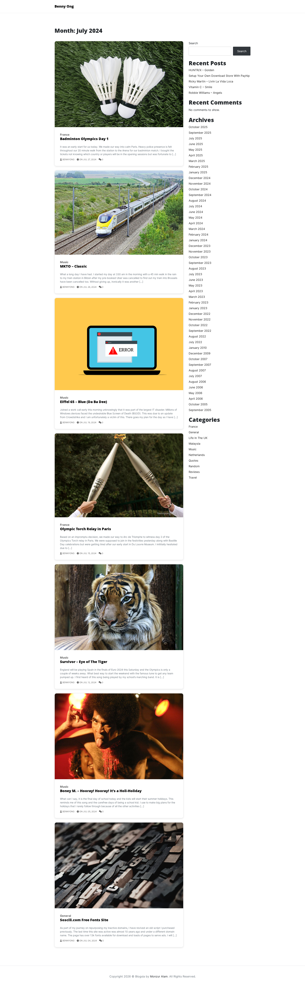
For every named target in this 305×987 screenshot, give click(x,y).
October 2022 (198, 325)
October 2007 (198, 359)
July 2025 (195, 138)
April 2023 (196, 291)
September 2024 (200, 195)
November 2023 (200, 251)
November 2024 (200, 183)
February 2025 (198, 166)
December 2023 (199, 246)
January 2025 (198, 172)
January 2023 (198, 308)
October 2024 (198, 189)
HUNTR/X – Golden (201, 70)
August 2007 (197, 370)
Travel (193, 477)
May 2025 (195, 149)
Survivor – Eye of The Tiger (83, 661)
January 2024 (198, 240)
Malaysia (194, 443)
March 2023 (197, 297)
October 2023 (198, 257)
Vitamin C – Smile (200, 87)
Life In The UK (198, 438)
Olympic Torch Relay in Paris (85, 528)
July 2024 (195, 206)
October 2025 (198, 127)
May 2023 (195, 285)
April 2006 (196, 398)
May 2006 (195, 393)
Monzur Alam (159, 976)
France (65, 134)
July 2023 (195, 274)
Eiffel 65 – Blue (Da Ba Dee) (83, 401)
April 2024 (196, 223)
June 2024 (196, 212)
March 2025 (197, 161)
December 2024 (199, 178)
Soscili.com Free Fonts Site (84, 919)
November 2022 (200, 319)
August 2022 (197, 336)
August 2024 (197, 200)
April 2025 (196, 155)
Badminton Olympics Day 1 (84, 138)
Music (64, 262)
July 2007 (195, 376)
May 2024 (195, 217)
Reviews (194, 472)
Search (193, 43)
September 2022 (200, 330)
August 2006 (197, 381)
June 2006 (196, 387)
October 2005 (198, 404)
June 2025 (196, 144)
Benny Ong (64, 6)
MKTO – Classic (73, 266)
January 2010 (198, 347)
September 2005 (200, 410)
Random (194, 466)
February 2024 (198, 234)
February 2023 (198, 302)
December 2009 (199, 353)
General (65, 915)
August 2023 (197, 268)
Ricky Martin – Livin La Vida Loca (211, 81)
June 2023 (196, 280)
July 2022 (195, 342)
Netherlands (197, 455)
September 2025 (200, 132)
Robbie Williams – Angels (205, 92)
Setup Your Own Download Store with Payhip (219, 75)
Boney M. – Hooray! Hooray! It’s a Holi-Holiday (101, 790)
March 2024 (197, 229)
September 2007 (200, 364)
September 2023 (200, 263)
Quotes (193, 460)
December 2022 (199, 314)
